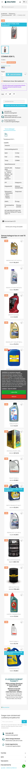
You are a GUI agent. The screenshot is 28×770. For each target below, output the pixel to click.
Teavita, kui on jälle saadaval (15, 105)
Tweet (10, 94)
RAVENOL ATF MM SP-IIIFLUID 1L (14, 287)
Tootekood (7, 139)
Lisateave (4, 388)
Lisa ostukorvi (14, 74)
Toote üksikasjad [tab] (9, 129)
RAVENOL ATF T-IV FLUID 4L (14, 532)
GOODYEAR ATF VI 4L (14, 668)
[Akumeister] (14, 707)
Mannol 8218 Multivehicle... (14, 560)
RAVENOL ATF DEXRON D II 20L (14, 369)
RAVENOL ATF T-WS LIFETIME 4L (14, 342)
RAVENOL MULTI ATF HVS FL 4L (14, 260)
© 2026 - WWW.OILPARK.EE (9, 768)
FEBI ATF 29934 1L (14, 641)
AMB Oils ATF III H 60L (14, 587)
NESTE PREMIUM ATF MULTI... (14, 505)
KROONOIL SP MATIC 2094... (14, 451)
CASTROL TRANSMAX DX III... (14, 614)
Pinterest (14, 94)
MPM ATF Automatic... (14, 315)
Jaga (6, 94)
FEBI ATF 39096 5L (14, 478)
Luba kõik (14, 392)
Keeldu (14, 396)
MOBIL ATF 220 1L (14, 423)
